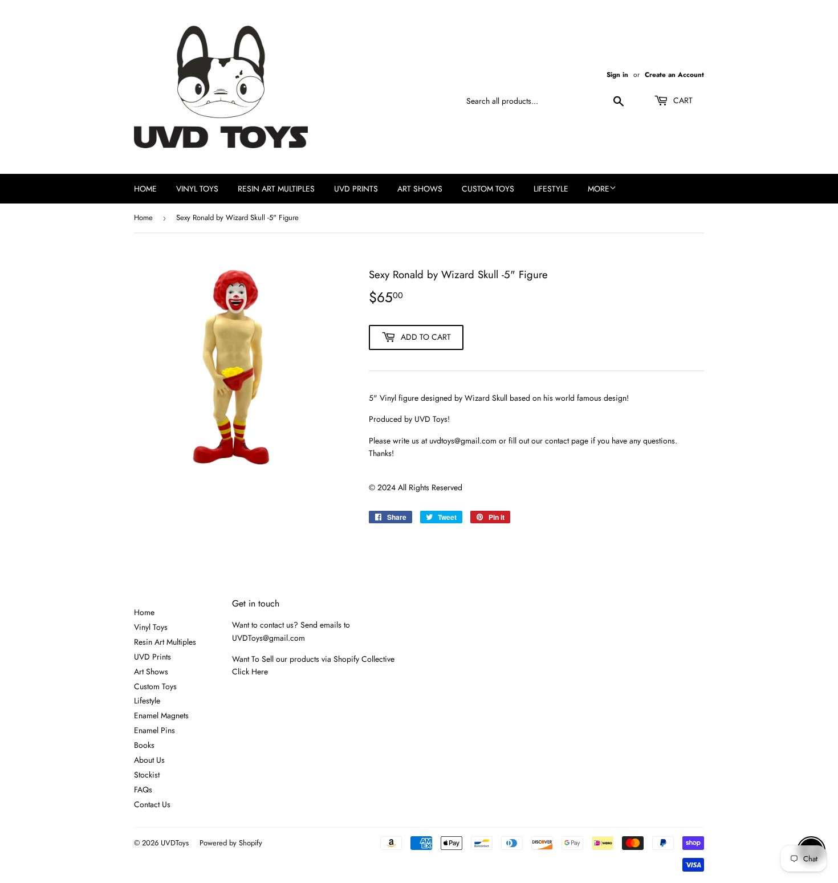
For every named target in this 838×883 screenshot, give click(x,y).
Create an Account (674, 74)
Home (145, 188)
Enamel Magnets (161, 715)
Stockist (147, 774)
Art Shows (419, 188)
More (598, 188)
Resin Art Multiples (276, 188)
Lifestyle (551, 188)
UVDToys (175, 842)
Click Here (250, 671)
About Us (149, 760)
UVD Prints (356, 188)
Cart (682, 100)
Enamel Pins (154, 730)
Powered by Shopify (231, 842)
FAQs (143, 789)
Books (144, 745)
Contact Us (152, 804)
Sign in (617, 74)
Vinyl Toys (197, 188)
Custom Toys (488, 188)
